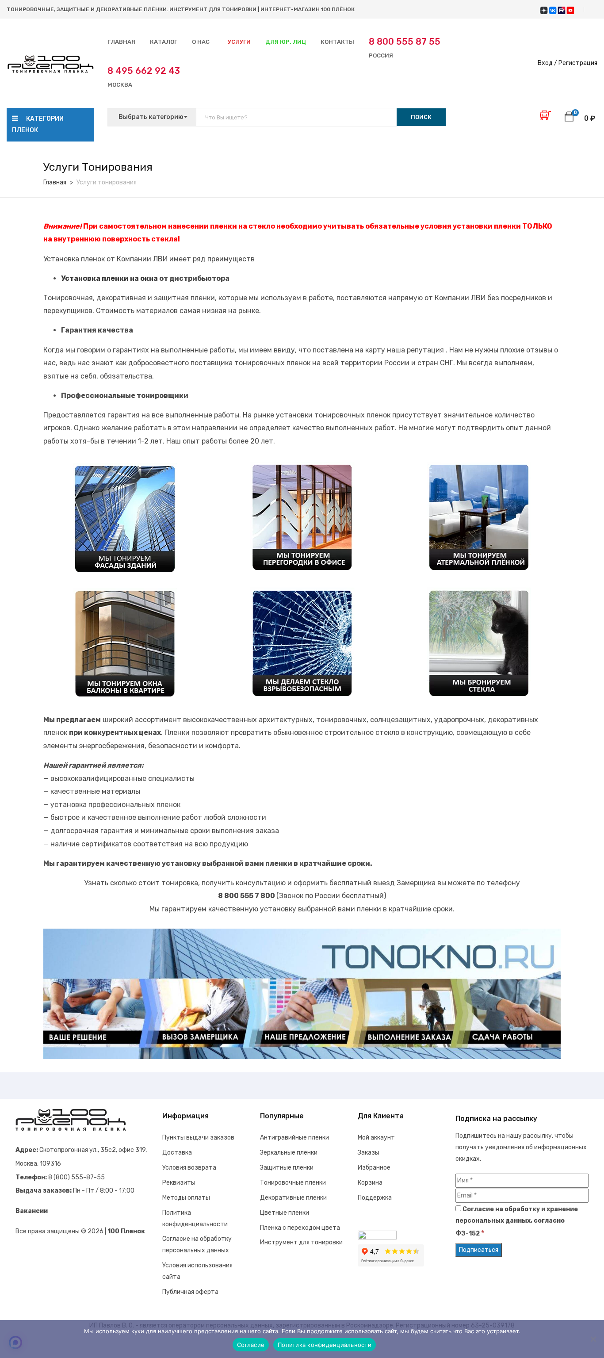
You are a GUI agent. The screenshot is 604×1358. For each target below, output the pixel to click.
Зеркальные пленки (288, 1152)
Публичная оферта (190, 1292)
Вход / (547, 63)
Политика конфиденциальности (324, 1344)
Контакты (337, 41)
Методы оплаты (186, 1197)
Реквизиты (178, 1182)
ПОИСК (421, 117)
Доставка (177, 1152)
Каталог (163, 41)
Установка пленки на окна (110, 278)
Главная (121, 41)
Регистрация (577, 63)
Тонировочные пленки (293, 1182)
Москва (143, 76)
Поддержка (375, 1197)
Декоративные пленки (293, 1197)
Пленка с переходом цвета (300, 1228)
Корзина (370, 1182)
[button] (569, 118)
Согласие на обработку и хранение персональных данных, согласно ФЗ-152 (516, 1221)
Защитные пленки (286, 1167)
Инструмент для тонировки (301, 1242)
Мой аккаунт (376, 1137)
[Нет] (593, 1339)
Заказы (368, 1152)
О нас (201, 41)
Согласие (250, 1344)
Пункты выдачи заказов (198, 1137)
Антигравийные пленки (294, 1137)
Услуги (239, 41)
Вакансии (31, 1211)
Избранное (374, 1167)
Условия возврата (189, 1167)
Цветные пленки (284, 1212)
